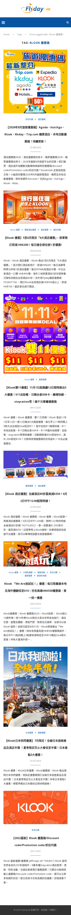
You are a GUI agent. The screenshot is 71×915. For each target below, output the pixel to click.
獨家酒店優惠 (30, 230)
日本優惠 (29, 733)
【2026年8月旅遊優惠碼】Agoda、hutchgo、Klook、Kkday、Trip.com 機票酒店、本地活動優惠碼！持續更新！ (35, 134)
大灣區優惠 (28, 572)
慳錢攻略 (41, 572)
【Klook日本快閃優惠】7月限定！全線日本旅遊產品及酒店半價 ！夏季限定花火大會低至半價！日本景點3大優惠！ (35, 748)
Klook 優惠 (15, 230)
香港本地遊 (42, 576)
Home (6, 34)
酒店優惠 (41, 119)
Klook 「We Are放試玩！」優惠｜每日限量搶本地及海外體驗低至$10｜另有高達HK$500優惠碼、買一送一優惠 (35, 591)
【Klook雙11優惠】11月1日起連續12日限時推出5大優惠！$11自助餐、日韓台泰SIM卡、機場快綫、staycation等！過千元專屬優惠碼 (35, 394)
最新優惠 (43, 379)
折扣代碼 (29, 119)
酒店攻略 (57, 230)
